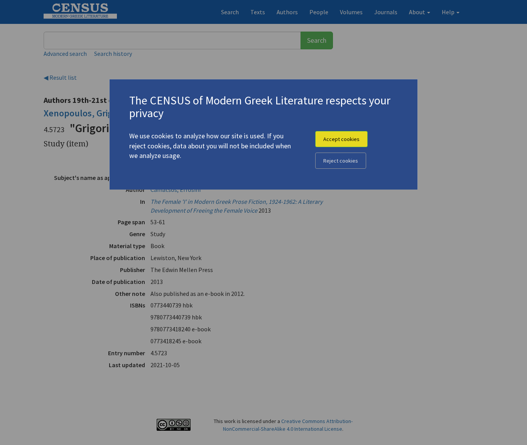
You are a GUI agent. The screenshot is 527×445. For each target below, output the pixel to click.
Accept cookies (341, 139)
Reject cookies (340, 160)
